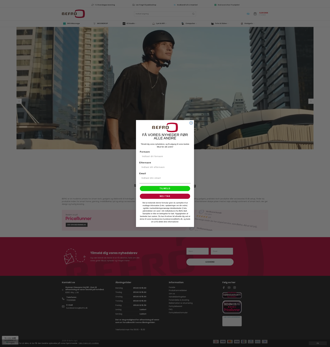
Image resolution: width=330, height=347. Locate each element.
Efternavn (145, 163)
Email (142, 173)
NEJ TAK (165, 196)
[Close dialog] (191, 122)
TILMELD (165, 188)
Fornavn (145, 152)
